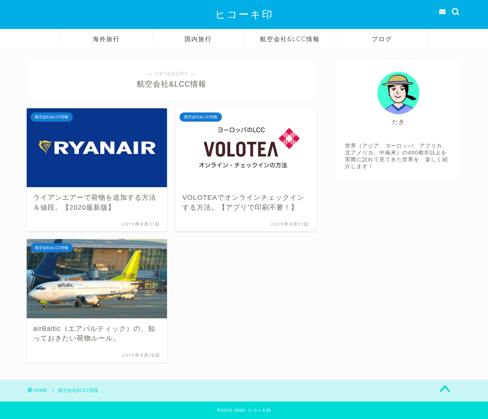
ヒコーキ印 (244, 14)
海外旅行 (106, 39)
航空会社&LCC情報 (290, 39)
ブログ (382, 39)
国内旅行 (198, 39)
